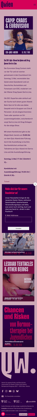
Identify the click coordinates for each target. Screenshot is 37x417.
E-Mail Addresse (11, 215)
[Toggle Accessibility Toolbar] (3, 414)
